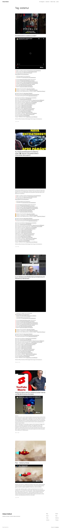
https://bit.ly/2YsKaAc (31, 88)
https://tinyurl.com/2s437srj (31, 97)
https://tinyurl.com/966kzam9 (38, 100)
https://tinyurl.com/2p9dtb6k (31, 102)
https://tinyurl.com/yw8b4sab (25, 99)
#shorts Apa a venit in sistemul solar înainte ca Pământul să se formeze (30, 393)
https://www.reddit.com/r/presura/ (26, 86)
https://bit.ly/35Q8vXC (32, 315)
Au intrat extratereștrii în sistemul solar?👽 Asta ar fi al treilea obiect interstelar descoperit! (27, 153)
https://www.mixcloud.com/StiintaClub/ (31, 94)
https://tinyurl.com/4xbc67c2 (29, 103)
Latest (57, 1)
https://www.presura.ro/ (32, 95)
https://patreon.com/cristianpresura (22, 74)
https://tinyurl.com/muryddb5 (36, 101)
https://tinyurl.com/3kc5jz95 (26, 107)
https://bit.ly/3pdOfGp (33, 90)
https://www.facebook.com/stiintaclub (30, 81)
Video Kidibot (5, 1)
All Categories (42, 1)
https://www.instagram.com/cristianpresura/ (29, 83)
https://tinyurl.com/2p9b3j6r (24, 115)
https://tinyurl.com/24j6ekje (25, 110)
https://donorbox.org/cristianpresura (29, 77)
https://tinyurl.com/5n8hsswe (31, 116)
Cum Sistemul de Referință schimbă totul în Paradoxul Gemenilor (30, 277)
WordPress (57, 527)
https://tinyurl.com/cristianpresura (34, 70)
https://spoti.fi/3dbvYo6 (28, 93)
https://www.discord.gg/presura (26, 85)
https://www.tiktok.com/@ (25, 79)
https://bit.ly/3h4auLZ (41, 91)
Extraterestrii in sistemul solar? (25, 36)
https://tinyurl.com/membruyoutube (30, 71)
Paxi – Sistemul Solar (22, 463)
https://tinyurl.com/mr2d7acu (26, 104)
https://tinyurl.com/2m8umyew (28, 109)
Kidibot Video (52, 1)
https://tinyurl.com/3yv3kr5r (26, 106)
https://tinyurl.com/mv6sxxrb (29, 108)
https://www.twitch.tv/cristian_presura (27, 84)
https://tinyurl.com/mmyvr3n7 (28, 114)
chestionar (47, 1)
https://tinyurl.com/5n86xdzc (31, 113)
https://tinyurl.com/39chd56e (27, 112)
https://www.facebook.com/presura (27, 80)
